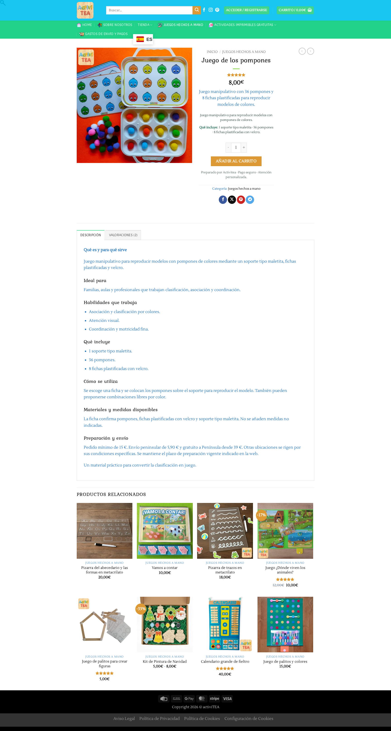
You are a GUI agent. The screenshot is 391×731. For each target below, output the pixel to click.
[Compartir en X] (232, 200)
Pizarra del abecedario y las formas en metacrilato (104, 570)
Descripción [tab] (90, 235)
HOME (87, 25)
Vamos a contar (165, 568)
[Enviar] (197, 10)
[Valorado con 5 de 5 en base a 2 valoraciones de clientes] (236, 75)
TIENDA (143, 25)
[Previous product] (310, 51)
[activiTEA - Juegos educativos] (88, 10)
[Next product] (302, 51)
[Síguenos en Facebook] (204, 10)
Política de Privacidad (159, 718)
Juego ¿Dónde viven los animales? (285, 570)
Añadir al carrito (236, 161)
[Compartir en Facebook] (223, 200)
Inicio (212, 52)
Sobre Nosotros (117, 25)
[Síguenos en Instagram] (211, 10)
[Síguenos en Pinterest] (217, 10)
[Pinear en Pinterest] (241, 200)
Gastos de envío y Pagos (106, 34)
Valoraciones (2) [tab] (123, 235)
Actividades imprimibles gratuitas (243, 25)
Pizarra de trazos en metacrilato (225, 570)
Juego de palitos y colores (285, 661)
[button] (246, 10)
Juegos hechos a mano (183, 25)
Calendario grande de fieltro (225, 661)
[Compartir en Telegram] (250, 200)
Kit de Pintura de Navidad (165, 661)
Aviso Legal (124, 718)
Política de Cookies (202, 718)
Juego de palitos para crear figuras (104, 663)
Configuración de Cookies (248, 718)
